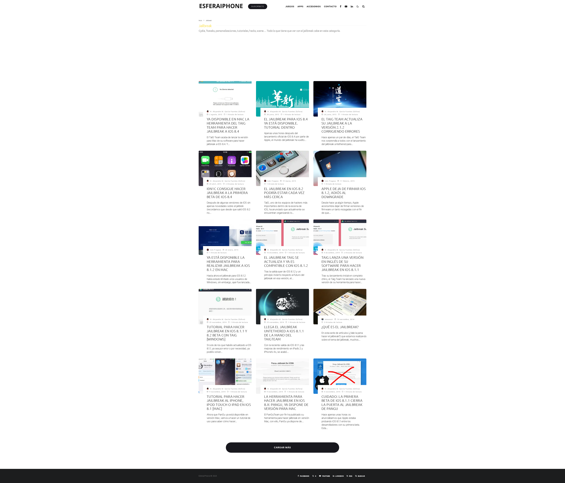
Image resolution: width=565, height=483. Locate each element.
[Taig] (339, 98)
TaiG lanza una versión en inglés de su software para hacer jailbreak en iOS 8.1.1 (342, 263)
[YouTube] (346, 6)
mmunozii (329, 319)
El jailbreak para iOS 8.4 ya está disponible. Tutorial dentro (286, 123)
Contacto (330, 6)
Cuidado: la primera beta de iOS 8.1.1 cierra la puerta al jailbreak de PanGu (341, 403)
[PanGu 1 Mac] (282, 376)
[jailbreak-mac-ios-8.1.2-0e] (225, 237)
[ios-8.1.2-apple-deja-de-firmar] (339, 168)
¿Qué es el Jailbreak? (340, 327)
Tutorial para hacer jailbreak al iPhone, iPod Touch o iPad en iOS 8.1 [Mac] (229, 403)
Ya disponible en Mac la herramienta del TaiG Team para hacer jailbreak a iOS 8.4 (228, 125)
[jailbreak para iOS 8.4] (282, 98)
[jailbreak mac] (225, 98)
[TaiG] (282, 306)
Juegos (289, 6)
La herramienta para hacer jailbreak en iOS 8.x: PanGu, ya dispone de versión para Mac (286, 403)
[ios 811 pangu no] (339, 376)
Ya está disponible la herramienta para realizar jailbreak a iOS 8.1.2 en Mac (228, 263)
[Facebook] (340, 6)
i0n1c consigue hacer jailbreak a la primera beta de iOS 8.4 (227, 193)
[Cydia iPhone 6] (339, 306)
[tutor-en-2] (282, 237)
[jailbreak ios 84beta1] (225, 168)
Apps (300, 6)
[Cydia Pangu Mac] (225, 376)
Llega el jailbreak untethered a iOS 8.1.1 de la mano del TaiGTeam (284, 333)
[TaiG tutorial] (225, 306)
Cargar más (282, 447)
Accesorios (314, 6)
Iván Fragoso (273, 181)
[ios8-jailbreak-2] (282, 168)
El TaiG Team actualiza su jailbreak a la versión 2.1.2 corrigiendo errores (341, 125)
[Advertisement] (282, 54)
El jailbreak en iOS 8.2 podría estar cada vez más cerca (284, 193)
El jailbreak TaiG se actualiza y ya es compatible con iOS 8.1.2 (286, 261)
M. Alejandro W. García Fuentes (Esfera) (227, 111)
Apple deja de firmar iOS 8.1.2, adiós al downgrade (343, 193)
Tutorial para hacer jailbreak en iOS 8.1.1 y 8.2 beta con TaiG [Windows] (227, 333)
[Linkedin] (352, 6)
